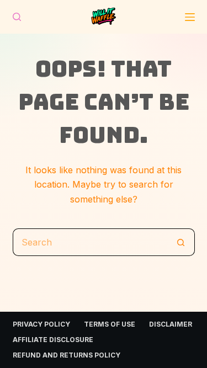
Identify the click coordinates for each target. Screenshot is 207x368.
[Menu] (190, 17)
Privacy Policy (41, 324)
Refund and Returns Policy (66, 355)
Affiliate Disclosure (53, 339)
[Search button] (181, 242)
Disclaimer (170, 324)
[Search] (17, 17)
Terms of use (109, 324)
